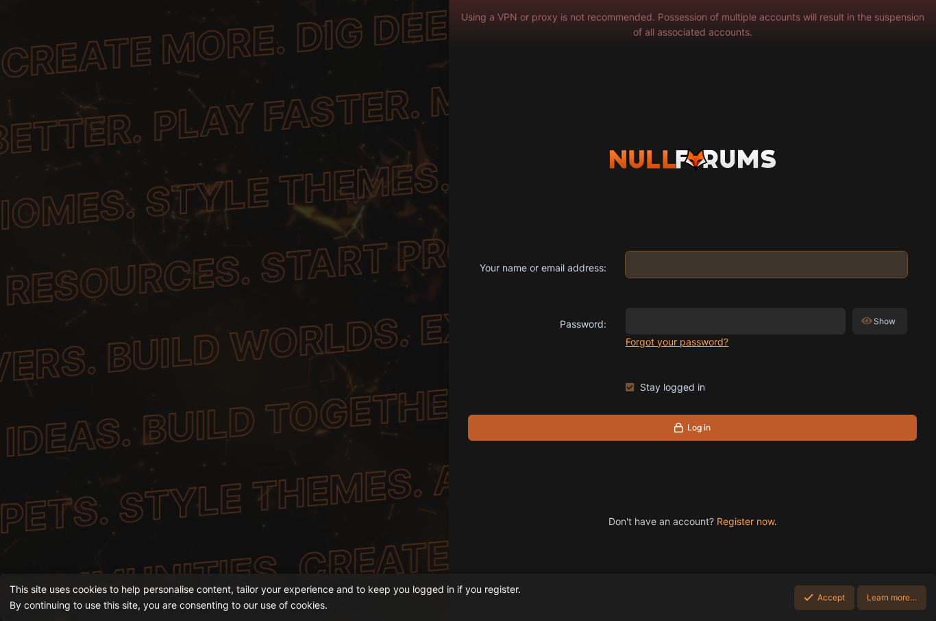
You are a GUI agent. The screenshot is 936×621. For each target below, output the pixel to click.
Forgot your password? (677, 342)
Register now (745, 521)
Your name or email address (542, 267)
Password (582, 324)
